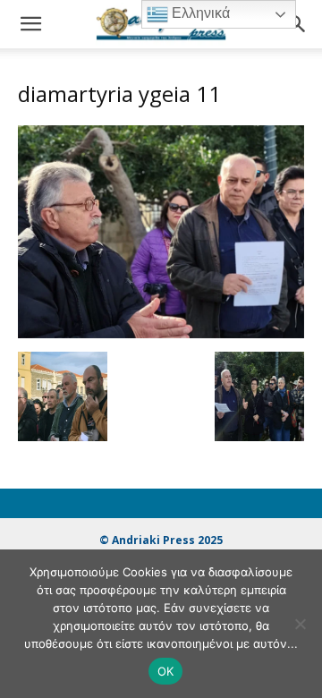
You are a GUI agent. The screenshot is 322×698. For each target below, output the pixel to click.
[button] (30, 24)
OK (165, 671)
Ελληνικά (199, 13)
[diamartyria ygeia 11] (161, 333)
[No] (300, 624)
